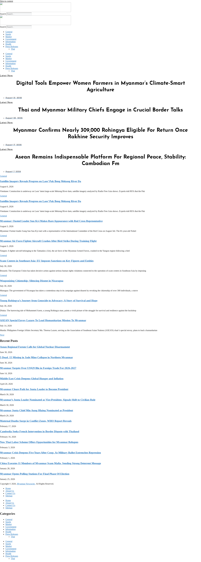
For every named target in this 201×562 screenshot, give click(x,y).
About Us (9, 491)
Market (8, 37)
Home (8, 488)
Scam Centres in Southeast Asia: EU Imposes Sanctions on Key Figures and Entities (47, 260)
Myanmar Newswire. (26, 484)
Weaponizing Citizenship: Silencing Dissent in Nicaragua (31, 280)
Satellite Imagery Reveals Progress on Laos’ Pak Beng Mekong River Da (40, 181)
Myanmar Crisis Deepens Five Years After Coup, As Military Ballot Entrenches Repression (50, 452)
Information (10, 41)
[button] (3, 176)
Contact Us (10, 493)
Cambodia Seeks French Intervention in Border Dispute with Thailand (39, 431)
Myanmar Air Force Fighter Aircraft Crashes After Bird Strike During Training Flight (48, 241)
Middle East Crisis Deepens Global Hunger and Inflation (31, 378)
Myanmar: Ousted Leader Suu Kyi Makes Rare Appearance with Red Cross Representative (51, 221)
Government (10, 39)
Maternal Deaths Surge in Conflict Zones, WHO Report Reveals (36, 420)
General (8, 32)
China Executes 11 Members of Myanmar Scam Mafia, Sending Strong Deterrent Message (50, 463)
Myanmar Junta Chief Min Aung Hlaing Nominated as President (36, 410)
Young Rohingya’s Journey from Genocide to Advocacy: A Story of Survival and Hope (48, 300)
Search (3, 14)
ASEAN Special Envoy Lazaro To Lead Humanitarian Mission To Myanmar (43, 320)
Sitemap (8, 496)
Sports (8, 34)
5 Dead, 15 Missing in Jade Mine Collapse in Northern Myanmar (36, 357)
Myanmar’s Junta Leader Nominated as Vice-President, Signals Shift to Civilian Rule (47, 399)
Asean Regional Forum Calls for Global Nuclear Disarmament (35, 346)
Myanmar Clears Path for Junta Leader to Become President (34, 389)
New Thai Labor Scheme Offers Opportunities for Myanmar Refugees (39, 442)
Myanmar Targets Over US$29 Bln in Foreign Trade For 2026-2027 (38, 368)
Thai (13, 49)
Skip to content (6, 1)
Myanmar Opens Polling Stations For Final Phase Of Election (34, 473)
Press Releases (11, 46)
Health (8, 44)
